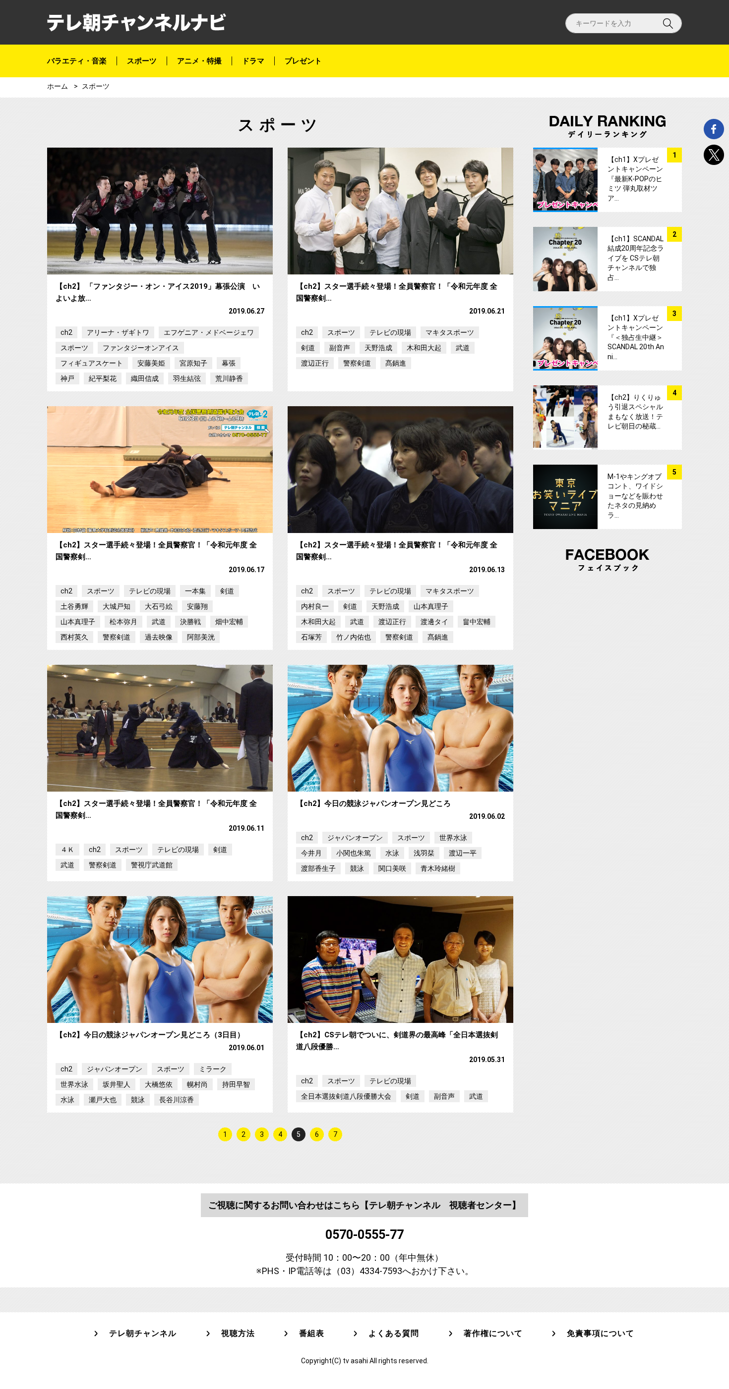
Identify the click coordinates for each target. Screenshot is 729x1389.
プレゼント (303, 60)
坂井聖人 (116, 1084)
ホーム (57, 86)
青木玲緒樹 (438, 868)
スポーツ (142, 60)
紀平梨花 (103, 378)
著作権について (493, 1333)
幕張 (229, 363)
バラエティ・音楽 (77, 60)
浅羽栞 (424, 853)
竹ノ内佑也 (353, 637)
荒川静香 (229, 378)
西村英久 (74, 637)
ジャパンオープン (355, 838)
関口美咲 (392, 868)
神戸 (67, 378)
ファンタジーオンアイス (141, 348)
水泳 (392, 853)
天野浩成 (378, 348)
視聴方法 (238, 1333)
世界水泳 (453, 838)
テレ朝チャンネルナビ (136, 22)
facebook (714, 129)
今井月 (311, 853)
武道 (463, 348)
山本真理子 (78, 622)
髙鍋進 (395, 363)
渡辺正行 (315, 363)
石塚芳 (311, 637)
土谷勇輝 (74, 606)
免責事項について (600, 1333)
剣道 (308, 348)
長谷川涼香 (176, 1100)
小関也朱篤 (353, 853)
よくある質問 (393, 1333)
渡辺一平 (463, 853)
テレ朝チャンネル (143, 1333)
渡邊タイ (434, 622)
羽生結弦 (187, 378)
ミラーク (213, 1069)
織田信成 (145, 378)
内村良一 (315, 606)
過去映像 (159, 637)
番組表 (311, 1333)
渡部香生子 (318, 868)
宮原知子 (193, 363)
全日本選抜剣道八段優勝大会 (346, 1096)
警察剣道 (357, 363)
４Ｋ (67, 850)
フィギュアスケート (92, 363)
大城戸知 (116, 606)
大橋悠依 (159, 1084)
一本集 (195, 591)
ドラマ (253, 60)
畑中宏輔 (229, 622)
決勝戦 (190, 622)
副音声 (339, 348)
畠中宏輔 (476, 622)
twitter (714, 155)
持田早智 (236, 1084)
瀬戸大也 (103, 1100)
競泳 (357, 868)
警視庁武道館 (152, 865)
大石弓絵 (159, 606)
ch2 (66, 332)
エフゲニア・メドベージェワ (209, 332)
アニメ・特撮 (199, 60)
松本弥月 (123, 622)
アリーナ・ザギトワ (118, 332)
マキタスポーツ (449, 332)
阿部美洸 (201, 637)
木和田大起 (424, 348)
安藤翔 (197, 606)
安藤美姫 (151, 363)
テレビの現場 (390, 332)
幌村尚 (197, 1084)
